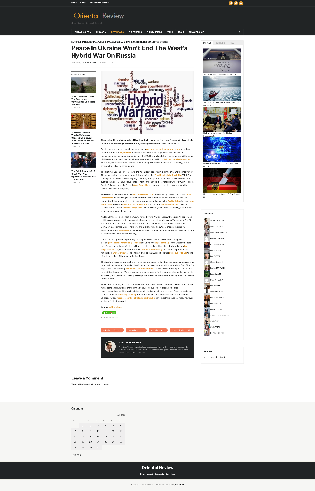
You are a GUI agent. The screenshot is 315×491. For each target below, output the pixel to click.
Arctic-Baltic (174, 201)
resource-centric (125, 298)
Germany (94, 42)
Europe (75, 42)
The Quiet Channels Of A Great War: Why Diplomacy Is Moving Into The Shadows (83, 175)
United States (160, 42)
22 (83, 442)
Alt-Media (124, 230)
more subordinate (178, 253)
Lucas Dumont (216, 309)
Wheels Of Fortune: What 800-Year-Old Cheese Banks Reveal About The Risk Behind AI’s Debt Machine (82, 138)
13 (121, 431)
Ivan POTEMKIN (216, 280)
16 (90, 436)
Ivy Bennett (215, 286)
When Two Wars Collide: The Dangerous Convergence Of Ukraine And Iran (83, 100)
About (83, 2)
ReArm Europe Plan (132, 208)
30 (90, 447)
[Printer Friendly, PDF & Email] (109, 312)
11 (106, 431)
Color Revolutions (141, 185)
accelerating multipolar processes (163, 149)
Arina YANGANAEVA (218, 232)
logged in (87, 384)
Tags (232, 43)
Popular (207, 43)
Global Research (216, 262)
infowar (115, 253)
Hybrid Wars (117, 32)
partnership (149, 298)
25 (106, 442)
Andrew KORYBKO (90, 62)
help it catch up (161, 243)
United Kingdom (142, 42)
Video (170, 32)
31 (98, 447)
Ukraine (128, 42)
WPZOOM (179, 485)
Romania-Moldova (169, 204)
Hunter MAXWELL (217, 268)
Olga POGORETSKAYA (219, 315)
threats (123, 253)
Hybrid (123, 153)
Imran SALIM (215, 274)
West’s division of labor (143, 194)
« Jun (73, 455)
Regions (100, 32)
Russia (119, 42)
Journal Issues (81, 32)
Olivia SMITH (215, 327)
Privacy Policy (196, 32)
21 (75, 442)
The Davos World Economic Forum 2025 (219, 75)
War (129, 153)
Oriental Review (157, 467)
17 (98, 436)
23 (90, 442)
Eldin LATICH (215, 250)
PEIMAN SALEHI (217, 333)
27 (121, 442)
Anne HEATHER (216, 226)
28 (75, 447)
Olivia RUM (214, 321)
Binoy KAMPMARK (218, 238)
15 (83, 436)
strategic (138, 298)
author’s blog (115, 307)
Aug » (79, 455)
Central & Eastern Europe (134, 204)
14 (75, 436)
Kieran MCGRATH (217, 297)
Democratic (148, 249)
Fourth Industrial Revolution (168, 175)
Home (74, 2)
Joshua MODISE (216, 291)
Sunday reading (154, 32)
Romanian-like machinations (140, 268)
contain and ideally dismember (175, 159)
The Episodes (135, 32)
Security (158, 249)
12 (113, 431)
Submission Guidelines (99, 2)
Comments (220, 43)
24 (98, 442)
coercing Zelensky (127, 294)
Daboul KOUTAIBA (217, 244)
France (84, 42)
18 (106, 436)
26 (113, 442)
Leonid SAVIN (215, 303)
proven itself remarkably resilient (124, 243)
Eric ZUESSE (215, 256)
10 (98, 431)
